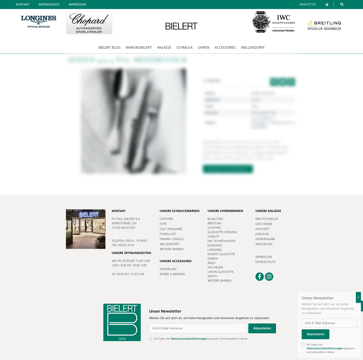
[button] (341, 4)
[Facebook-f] (259, 276)
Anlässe (164, 47)
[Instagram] (269, 276)
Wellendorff (252, 47)
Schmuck (184, 47)
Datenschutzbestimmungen (189, 338)
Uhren (203, 47)
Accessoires (225, 47)
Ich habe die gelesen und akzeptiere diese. (201, 338)
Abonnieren (262, 328)
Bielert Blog (110, 47)
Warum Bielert (139, 47)
